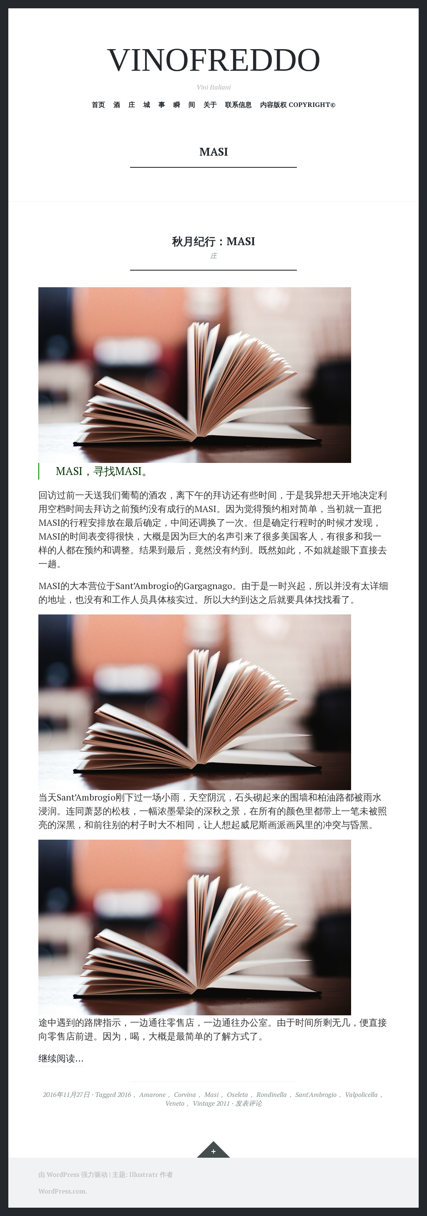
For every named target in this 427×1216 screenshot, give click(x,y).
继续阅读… (61, 1058)
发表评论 (248, 1103)
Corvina (185, 1094)
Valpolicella (361, 1094)
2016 (124, 1094)
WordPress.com (61, 1191)
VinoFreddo (214, 60)
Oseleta (237, 1094)
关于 (210, 104)
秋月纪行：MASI (213, 241)
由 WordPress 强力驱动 (73, 1174)
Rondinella (271, 1094)
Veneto (174, 1103)
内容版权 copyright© (298, 104)
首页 (98, 104)
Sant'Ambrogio (316, 1094)
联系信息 (238, 104)
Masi (211, 1094)
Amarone (152, 1094)
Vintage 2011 (211, 1103)
